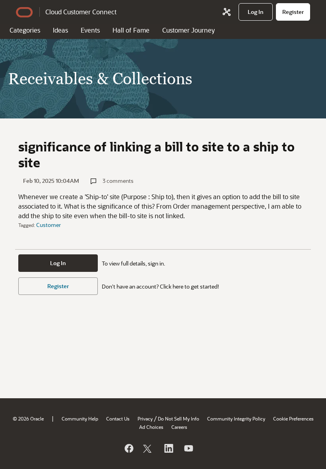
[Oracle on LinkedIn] (168, 448)
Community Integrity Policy (236, 418)
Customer (48, 225)
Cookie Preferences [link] (293, 418)
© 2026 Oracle (28, 418)
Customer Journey (188, 30)
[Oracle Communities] (226, 12)
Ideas (60, 30)
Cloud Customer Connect (80, 12)
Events (90, 30)
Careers (179, 427)
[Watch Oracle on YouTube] (188, 448)
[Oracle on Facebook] (128, 448)
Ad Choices (151, 427)
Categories (25, 30)
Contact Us (118, 418)
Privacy (145, 418)
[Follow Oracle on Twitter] (148, 448)
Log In (58, 263)
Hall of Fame (131, 30)
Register (58, 286)
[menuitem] (256, 12)
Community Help (80, 418)
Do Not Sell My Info (178, 418)
